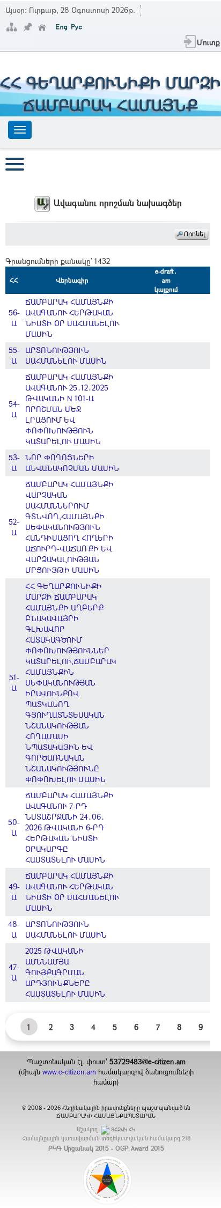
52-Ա (14, 527)
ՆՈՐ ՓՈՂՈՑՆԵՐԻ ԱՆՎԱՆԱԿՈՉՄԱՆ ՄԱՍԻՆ (72, 462)
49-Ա (14, 891)
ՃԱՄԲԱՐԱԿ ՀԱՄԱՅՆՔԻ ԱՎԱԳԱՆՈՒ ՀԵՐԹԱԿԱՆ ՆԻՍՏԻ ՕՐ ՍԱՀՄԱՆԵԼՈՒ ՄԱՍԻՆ (72, 318)
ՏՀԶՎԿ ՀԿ (123, 1129)
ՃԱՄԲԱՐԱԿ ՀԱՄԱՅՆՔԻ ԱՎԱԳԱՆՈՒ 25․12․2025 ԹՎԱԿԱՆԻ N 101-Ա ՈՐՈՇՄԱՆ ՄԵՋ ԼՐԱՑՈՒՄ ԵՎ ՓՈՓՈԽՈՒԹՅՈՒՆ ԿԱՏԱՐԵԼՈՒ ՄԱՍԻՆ (69, 409)
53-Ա (14, 462)
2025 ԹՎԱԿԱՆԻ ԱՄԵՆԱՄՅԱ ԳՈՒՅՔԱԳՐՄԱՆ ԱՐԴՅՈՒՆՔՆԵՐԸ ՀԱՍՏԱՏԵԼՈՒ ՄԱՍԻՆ (65, 972)
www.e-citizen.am (69, 1072)
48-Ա (14, 929)
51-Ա (14, 682)
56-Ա (14, 317)
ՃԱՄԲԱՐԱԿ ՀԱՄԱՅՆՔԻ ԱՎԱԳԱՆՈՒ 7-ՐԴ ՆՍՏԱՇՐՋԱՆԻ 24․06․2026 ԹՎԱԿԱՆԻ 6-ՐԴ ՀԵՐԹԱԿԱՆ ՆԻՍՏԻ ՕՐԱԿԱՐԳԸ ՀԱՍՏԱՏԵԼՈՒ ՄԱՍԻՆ (69, 827)
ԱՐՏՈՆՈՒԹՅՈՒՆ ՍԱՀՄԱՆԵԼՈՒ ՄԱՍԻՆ (66, 355)
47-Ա (14, 972)
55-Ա (14, 355)
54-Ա (14, 409)
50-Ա (14, 827)
